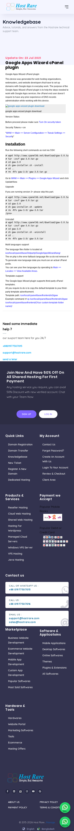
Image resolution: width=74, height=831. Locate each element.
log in (48, 414)
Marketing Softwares (20, 730)
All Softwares (50, 673)
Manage (50, 822)
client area (49, 479)
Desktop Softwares (53, 649)
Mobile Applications (54, 643)
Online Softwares (52, 655)
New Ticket (14, 462)
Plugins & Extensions (54, 667)
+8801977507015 (12, 346)
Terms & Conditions (52, 807)
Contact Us (48, 444)
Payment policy (17, 807)
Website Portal (17, 724)
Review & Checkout (53, 473)
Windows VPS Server (20, 547)
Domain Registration (20, 444)
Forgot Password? (53, 450)
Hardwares (15, 718)
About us (14, 802)
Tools (11, 736)
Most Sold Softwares (20, 687)
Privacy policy (49, 802)
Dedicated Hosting (19, 479)
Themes (47, 661)
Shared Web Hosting (20, 519)
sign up (26, 414)
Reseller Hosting (18, 507)
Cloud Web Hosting (19, 513)
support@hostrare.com (17, 352)
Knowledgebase (17, 456)
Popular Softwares (19, 681)
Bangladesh (48, 828)
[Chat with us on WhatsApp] (65, 807)
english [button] (30, 828)
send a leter (10, 359)
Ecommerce (15, 742)
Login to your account (55, 467)
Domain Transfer (18, 450)
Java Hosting (16, 559)
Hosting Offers (17, 748)
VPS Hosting (15, 553)
